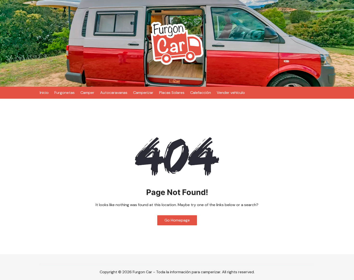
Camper (87, 92)
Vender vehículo (231, 92)
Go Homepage (177, 220)
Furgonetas (64, 92)
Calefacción (200, 92)
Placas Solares (171, 92)
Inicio (44, 92)
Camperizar (143, 92)
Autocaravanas (113, 92)
